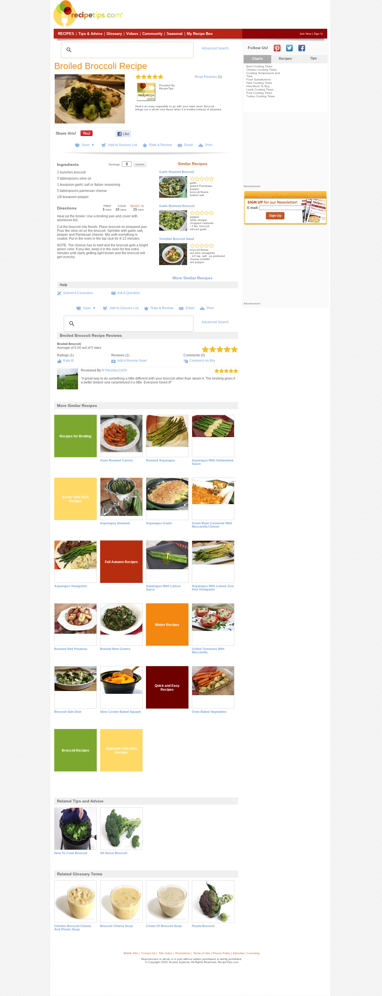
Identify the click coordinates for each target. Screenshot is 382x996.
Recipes (66, 34)
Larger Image (66, 76)
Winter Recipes (167, 625)
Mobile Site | (132, 953)
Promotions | (183, 953)
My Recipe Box (200, 34)
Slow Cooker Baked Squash (120, 711)
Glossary (114, 34)
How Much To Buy (258, 86)
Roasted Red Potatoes (70, 649)
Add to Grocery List (122, 145)
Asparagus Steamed (115, 523)
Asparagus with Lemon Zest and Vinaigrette (213, 587)
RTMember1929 (114, 370)
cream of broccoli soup (164, 926)
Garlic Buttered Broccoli (177, 206)
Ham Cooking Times (259, 82)
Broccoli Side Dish (67, 711)
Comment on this (202, 361)
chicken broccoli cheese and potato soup (72, 927)
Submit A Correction (78, 293)
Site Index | (166, 953)
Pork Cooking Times (259, 92)
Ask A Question (128, 293)
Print (208, 145)
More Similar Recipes (193, 278)
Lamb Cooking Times (259, 89)
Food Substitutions (258, 79)
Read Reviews (206, 77)
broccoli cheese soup (116, 926)
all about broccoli (113, 853)
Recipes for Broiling (75, 436)
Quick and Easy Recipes (167, 688)
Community (152, 34)
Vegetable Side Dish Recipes (121, 750)
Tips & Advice (90, 34)
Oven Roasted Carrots (116, 460)
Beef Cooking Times (259, 66)
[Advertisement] (225, 14)
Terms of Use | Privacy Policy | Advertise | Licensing (226, 953)
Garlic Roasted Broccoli (176, 171)
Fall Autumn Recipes (121, 562)
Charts (257, 59)
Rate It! (68, 361)
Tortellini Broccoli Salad (176, 238)
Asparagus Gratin (159, 523)
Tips (313, 58)
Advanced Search (215, 48)
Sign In (318, 33)
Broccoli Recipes (75, 750)
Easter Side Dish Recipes (75, 499)
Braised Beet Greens (115, 649)
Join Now (305, 33)
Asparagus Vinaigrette (70, 586)
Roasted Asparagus (160, 460)
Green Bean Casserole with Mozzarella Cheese (212, 524)
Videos (132, 34)
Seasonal (175, 34)
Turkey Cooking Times (260, 96)
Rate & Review (160, 145)
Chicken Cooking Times (261, 69)
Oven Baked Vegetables (209, 711)
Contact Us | (149, 953)
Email (188, 145)
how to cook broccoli (70, 853)
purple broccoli (203, 926)
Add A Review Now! (132, 361)
